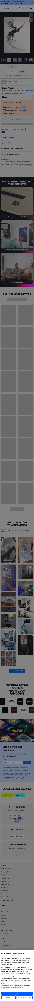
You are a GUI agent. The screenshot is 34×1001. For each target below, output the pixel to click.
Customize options (24, 997)
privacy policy (23, 985)
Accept (17, 993)
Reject (8, 997)
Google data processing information (12, 988)
